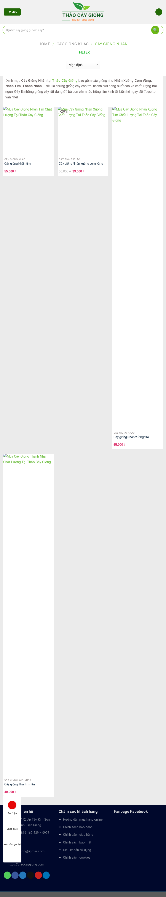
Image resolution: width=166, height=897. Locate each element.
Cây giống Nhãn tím (17, 163)
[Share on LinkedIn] (46, 875)
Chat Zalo (12, 829)
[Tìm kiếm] (155, 30)
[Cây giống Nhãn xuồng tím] (137, 268)
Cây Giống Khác (73, 44)
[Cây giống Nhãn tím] (28, 132)
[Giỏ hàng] (158, 12)
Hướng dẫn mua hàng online (83, 819)
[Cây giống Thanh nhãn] (28, 615)
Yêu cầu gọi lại (12, 844)
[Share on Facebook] (15, 875)
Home (44, 44)
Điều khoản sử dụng (77, 850)
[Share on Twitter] (22, 875)
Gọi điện (12, 813)
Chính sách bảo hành (78, 827)
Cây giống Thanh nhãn (19, 784)
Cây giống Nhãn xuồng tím (131, 437)
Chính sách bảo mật (77, 842)
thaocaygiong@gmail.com (26, 851)
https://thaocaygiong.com (26, 864)
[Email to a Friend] (30, 875)
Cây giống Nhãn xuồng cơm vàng (81, 163)
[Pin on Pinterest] (38, 875)
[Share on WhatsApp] (7, 875)
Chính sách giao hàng (78, 835)
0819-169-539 (29, 833)
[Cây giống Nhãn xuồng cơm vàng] (83, 132)
